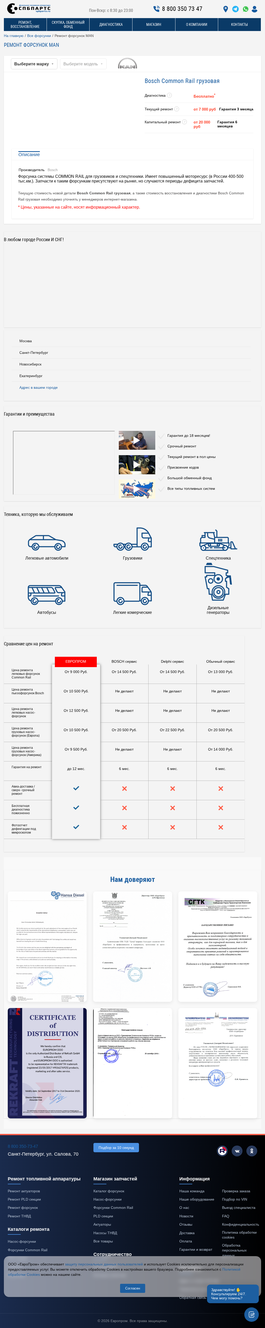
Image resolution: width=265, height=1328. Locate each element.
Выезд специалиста (238, 1207)
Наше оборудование (196, 1199)
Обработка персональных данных (234, 1250)
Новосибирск (30, 364)
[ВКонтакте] (237, 1151)
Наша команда (191, 1191)
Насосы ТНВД (105, 1233)
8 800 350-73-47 (23, 1146)
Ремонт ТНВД (19, 1216)
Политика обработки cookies (239, 1235)
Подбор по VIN (234, 1199)
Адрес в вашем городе (38, 387)
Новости (186, 1216)
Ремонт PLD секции (24, 1199)
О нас (184, 1207)
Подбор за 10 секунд (116, 1148)
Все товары (103, 1241)
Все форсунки (39, 36)
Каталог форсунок (108, 1191)
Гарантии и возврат (195, 1249)
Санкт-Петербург (33, 352)
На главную (14, 36)
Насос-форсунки (22, 1241)
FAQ (225, 1216)
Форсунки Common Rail (27, 1250)
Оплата (185, 1241)
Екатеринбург (30, 376)
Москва (25, 341)
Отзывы (185, 1224)
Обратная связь (192, 1297)
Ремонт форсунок (23, 1207)
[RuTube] (222, 1151)
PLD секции (103, 1216)
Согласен (132, 1288)
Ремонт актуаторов (24, 1191)
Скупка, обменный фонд (68, 24)
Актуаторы (102, 1224)
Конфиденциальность (240, 1224)
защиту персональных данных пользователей (104, 1264)
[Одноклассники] (251, 1151)
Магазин (153, 24)
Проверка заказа (236, 1191)
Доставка (187, 1233)
